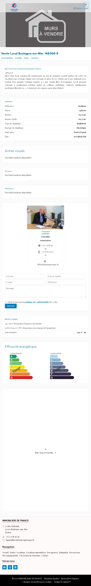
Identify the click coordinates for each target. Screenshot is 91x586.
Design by (62, 582)
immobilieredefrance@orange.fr (20, 540)
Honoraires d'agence (70, 578)
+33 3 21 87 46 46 (12, 536)
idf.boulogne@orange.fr (48, 264)
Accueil (14, 7)
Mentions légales (51, 578)
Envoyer (11, 306)
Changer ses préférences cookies (37, 582)
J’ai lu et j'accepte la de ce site (32, 302)
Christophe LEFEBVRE (45, 233)
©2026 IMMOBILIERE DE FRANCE (27, 578)
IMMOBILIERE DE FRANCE (15, 521)
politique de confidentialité (37, 302)
